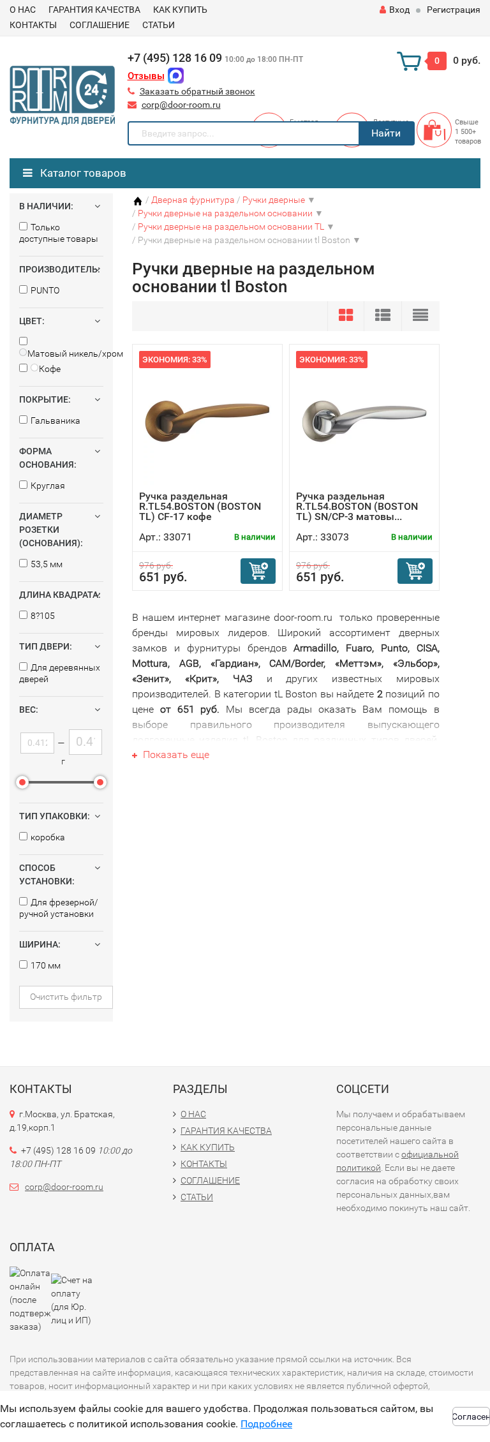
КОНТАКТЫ (33, 25)
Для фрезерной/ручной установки (58, 908)
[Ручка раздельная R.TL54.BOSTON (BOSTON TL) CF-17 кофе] (207, 421)
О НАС (23, 9)
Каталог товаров (82, 173)
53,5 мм (47, 564)
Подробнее (266, 1424)
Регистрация (453, 9)
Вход (399, 9)
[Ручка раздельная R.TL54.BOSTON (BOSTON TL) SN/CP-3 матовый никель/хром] (364, 421)
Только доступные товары (58, 233)
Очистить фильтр (66, 997)
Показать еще (174, 754)
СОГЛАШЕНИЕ (100, 25)
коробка (48, 837)
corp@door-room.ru (181, 105)
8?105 (43, 616)
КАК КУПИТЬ (180, 9)
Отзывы (146, 76)
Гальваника (55, 420)
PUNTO (45, 290)
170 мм (46, 965)
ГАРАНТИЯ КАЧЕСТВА (94, 9)
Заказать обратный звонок (197, 91)
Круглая (48, 485)
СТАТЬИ (158, 25)
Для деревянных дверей (59, 673)
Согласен (471, 1416)
